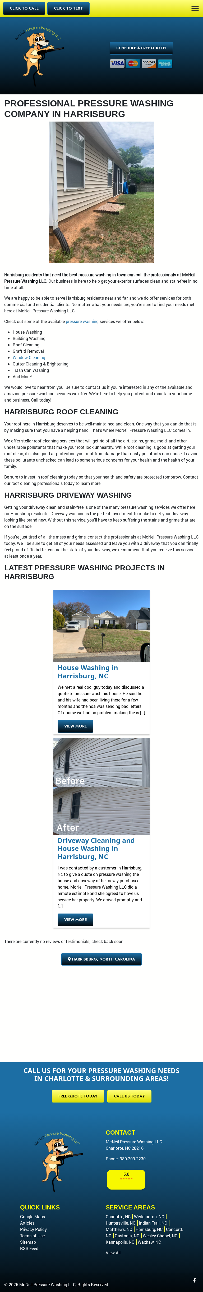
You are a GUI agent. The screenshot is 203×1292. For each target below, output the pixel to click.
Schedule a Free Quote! (141, 48)
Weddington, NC (149, 1216)
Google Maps (32, 1216)
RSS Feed (29, 1248)
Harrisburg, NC (149, 1229)
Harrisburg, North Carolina (103, 959)
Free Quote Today (78, 1096)
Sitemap (28, 1242)
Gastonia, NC (127, 1235)
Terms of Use (32, 1235)
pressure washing (82, 321)
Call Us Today (129, 1096)
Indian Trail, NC (153, 1223)
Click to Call (24, 8)
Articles (27, 1223)
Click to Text (68, 8)
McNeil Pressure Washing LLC (47, 1284)
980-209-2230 (133, 1158)
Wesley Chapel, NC (160, 1235)
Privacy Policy (33, 1229)
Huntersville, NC (120, 1223)
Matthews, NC (119, 1229)
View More (75, 726)
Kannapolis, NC (120, 1242)
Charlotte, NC (118, 1216)
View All (113, 1252)
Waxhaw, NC (149, 1242)
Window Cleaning (29, 357)
